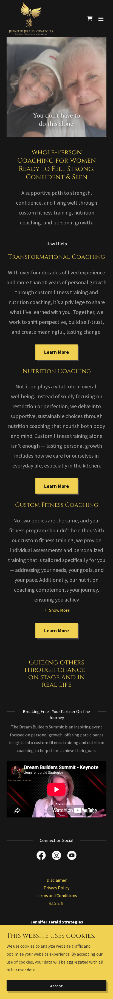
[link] (31, 18)
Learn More (56, 352)
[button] (100, 18)
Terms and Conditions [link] (56, 895)
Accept (56, 985)
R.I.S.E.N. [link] (56, 903)
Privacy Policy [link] (56, 888)
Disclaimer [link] (57, 880)
